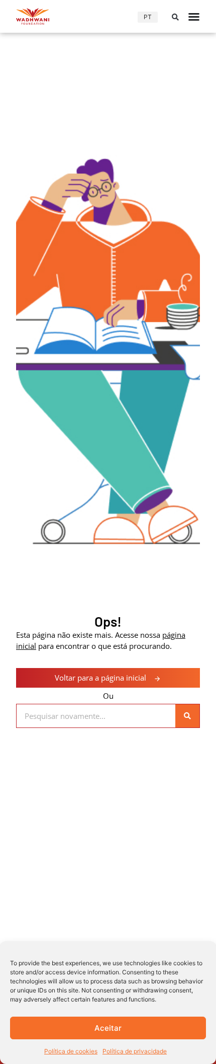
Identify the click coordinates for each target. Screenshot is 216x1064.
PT (148, 17)
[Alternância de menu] (194, 17)
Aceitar (108, 1028)
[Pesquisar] (187, 715)
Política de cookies (70, 1051)
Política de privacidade (134, 1051)
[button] (175, 17)
